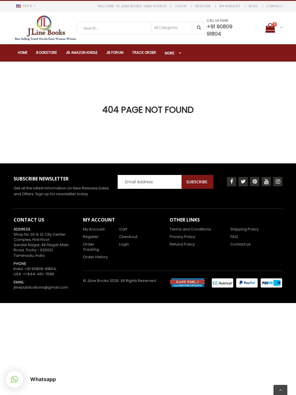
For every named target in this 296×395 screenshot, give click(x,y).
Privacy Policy (182, 236)
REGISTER (203, 6)
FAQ (234, 236)
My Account (94, 229)
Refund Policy (182, 244)
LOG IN (181, 6)
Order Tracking (91, 246)
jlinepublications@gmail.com (41, 287)
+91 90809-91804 (40, 269)
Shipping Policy (244, 229)
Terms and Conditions (190, 229)
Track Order (144, 52)
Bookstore (46, 52)
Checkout (128, 236)
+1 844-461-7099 (38, 274)
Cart (123, 229)
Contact (274, 6)
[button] (26, 6)
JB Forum (114, 52)
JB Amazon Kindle (81, 52)
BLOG (253, 6)
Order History (95, 257)
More (169, 53)
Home (22, 52)
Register (91, 236)
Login (124, 244)
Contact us (240, 244)
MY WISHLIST (229, 6)
